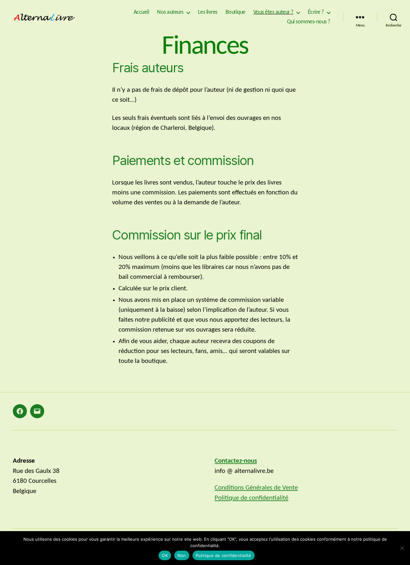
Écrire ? (316, 12)
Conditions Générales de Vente (256, 487)
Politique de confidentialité (251, 498)
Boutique (235, 12)
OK (165, 555)
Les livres (207, 12)
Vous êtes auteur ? (273, 12)
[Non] (402, 548)
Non (181, 555)
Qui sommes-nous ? (308, 22)
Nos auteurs (170, 12)
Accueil (141, 12)
